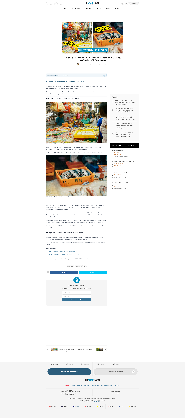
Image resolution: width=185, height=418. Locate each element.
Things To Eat (88, 8)
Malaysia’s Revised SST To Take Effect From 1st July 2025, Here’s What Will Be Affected (92, 59)
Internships (86, 385)
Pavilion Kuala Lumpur (119, 167)
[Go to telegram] (51, 3)
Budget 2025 (70, 266)
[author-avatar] (78, 64)
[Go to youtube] (57, 3)
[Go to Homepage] (92, 3)
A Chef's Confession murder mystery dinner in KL (123, 172)
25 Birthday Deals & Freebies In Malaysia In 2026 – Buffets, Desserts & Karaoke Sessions (125, 102)
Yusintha (81, 64)
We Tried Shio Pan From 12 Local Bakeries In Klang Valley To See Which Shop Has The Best (124, 110)
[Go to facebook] (47, 3)
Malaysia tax (79, 266)
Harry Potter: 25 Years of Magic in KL (121, 182)
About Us (73, 385)
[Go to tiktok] (61, 3)
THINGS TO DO (76, 8)
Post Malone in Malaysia (118, 150)
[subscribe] (133, 371)
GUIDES (117, 8)
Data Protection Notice (106, 385)
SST (85, 266)
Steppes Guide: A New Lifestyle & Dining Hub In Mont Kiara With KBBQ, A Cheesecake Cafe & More (125, 117)
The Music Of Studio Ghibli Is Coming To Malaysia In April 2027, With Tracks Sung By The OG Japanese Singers (125, 126)
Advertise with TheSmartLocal (69, 371)
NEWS (65, 8)
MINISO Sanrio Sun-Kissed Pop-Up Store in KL (123, 161)
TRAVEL (99, 8)
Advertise (67, 385)
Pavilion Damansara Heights (120, 188)
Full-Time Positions (95, 385)
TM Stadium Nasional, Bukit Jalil (121, 156)
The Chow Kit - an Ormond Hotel (120, 177)
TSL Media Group (98, 401)
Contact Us (79, 385)
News (93, 64)
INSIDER (108, 8)
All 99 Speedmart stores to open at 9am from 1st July (63, 251)
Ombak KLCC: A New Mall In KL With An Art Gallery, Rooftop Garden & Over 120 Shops (124, 134)
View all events (131, 145)
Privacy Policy (117, 385)
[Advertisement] (76, 327)
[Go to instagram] (54, 3)
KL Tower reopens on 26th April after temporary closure (64, 254)
